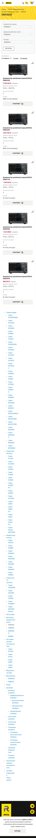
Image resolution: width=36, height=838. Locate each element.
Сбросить (8, 48)
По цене (15, 58)
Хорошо (17, 831)
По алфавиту (5, 58)
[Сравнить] (32, 63)
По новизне (23, 58)
